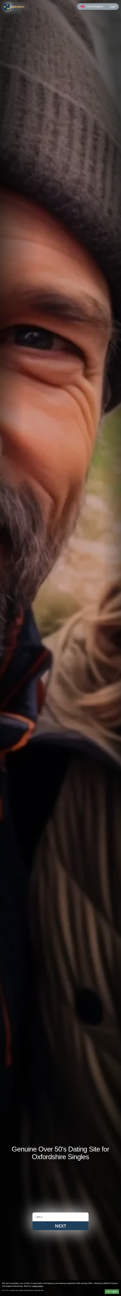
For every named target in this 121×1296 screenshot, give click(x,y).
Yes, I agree (112, 1291)
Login (113, 6)
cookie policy (37, 1286)
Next (60, 1226)
